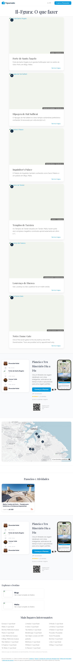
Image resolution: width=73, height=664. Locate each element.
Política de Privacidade (65, 658)
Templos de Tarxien (23, 225)
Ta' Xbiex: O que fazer (9, 648)
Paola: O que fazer (8, 633)
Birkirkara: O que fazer (32, 642)
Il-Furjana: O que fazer (9, 645)
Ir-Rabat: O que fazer (56, 630)
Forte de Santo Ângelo (24, 58)
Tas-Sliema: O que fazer (33, 630)
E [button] (38, 436)
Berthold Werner (50, 163)
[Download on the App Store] (53, 389)
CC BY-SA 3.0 (59, 108)
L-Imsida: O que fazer (32, 624)
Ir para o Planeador (62, 3)
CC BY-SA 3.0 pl (59, 277)
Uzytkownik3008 (48, 277)
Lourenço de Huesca (24, 283)
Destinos (31, 658)
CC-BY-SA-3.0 (59, 52)
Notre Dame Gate (22, 336)
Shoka (52, 52)
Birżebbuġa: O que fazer (33, 633)
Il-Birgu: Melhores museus (10, 639)
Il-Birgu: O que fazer (56, 645)
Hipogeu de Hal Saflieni (25, 114)
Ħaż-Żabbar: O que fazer (10, 642)
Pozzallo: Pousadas (55, 633)
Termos (36, 658)
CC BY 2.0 (60, 219)
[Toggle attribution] (69, 459)
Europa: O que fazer (8, 624)
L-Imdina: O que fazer (56, 627)
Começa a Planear (41, 389)
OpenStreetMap (57, 459)
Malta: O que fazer (8, 627)
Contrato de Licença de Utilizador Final (49, 658)
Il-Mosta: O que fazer (56, 624)
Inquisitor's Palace (22, 169)
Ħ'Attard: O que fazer (32, 645)
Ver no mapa (55, 68)
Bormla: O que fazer (56, 639)
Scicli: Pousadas (54, 636)
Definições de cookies (7, 660)
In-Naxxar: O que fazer (32, 648)
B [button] (30, 449)
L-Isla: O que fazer (55, 642)
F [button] (42, 442)
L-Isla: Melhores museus (9, 636)
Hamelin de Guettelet (49, 108)
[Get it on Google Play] (56, 389)
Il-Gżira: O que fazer (32, 627)
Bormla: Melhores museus (10, 630)
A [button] (36, 434)
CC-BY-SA (60, 330)
